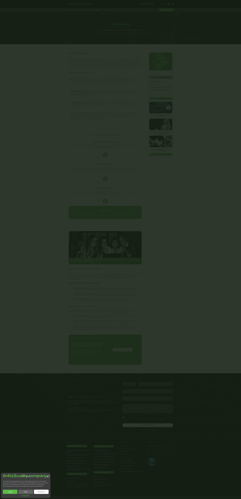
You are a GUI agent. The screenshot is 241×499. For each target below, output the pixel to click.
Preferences (41, 492)
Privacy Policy (26, 495)
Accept (10, 492)
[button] (48, 476)
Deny (25, 492)
